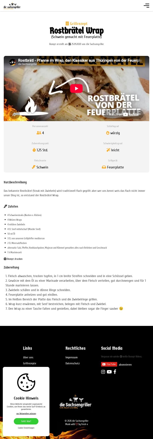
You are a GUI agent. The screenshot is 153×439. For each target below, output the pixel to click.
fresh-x (84, 424)
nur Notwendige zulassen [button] (26, 413)
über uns (28, 357)
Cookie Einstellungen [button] (26, 428)
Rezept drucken (14, 258)
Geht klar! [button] (26, 421)
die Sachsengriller (18, 5)
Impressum (71, 357)
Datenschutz (72, 363)
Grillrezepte (29, 363)
